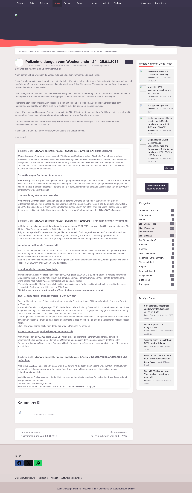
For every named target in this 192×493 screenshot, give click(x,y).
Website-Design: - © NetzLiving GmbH (77, 489)
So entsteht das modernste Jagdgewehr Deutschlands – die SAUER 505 (157, 309)
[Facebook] (19, 463)
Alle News (169, 168)
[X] (28, 463)
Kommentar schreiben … (45, 414)
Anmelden (146, 3)
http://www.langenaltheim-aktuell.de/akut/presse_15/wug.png (62, 151)
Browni (147, 380)
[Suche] (172, 3)
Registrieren (160, 3)
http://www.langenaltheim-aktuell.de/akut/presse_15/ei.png (61, 357)
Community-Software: (117, 489)
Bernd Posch (165, 63)
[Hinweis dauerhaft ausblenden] (131, 68)
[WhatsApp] (38, 463)
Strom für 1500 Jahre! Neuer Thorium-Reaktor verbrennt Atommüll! (157, 374)
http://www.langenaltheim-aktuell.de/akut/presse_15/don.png (62, 221)
